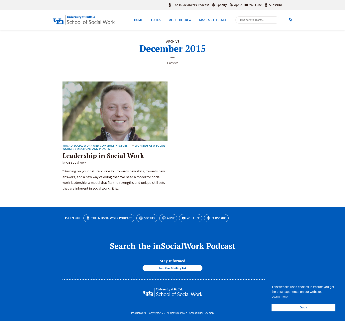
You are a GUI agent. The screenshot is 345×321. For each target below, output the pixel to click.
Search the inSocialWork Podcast (172, 246)
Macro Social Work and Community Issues (95, 145)
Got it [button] (303, 307)
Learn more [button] (280, 296)
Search (275, 20)
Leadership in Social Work (103, 155)
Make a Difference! (213, 20)
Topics (156, 20)
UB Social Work (76, 162)
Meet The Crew (180, 20)
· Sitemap (208, 313)
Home (138, 20)
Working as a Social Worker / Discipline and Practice (113, 147)
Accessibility (196, 313)
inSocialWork (138, 313)
